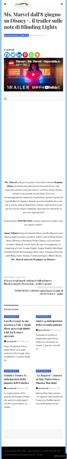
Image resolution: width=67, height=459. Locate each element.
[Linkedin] (19, 55)
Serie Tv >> (24, 35)
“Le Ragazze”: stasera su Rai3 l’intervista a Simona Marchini (49, 379)
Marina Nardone (44, 330)
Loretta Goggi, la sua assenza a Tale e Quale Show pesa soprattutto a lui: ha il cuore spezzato (17, 328)
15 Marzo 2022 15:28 (38, 35)
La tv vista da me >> (12, 35)
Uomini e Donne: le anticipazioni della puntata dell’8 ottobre (16, 379)
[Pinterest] (25, 55)
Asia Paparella (12, 341)
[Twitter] (13, 55)
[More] (37, 55)
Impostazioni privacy (59, 456)
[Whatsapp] (31, 55)
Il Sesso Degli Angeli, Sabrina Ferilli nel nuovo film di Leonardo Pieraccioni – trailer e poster (28, 282)
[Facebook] (7, 55)
